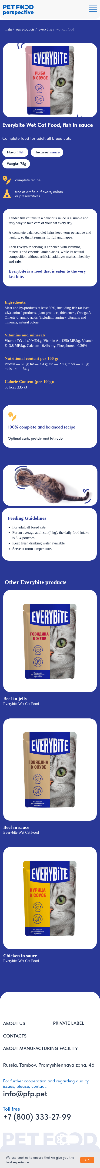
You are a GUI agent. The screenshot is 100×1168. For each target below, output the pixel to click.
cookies (22, 1158)
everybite (45, 29)
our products (25, 29)
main (8, 29)
